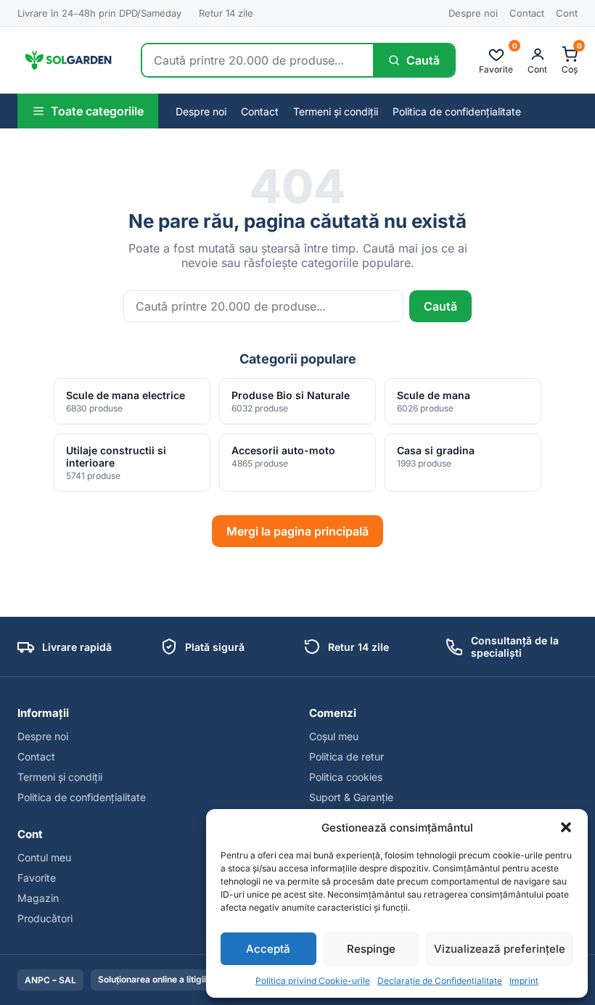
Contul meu (44, 857)
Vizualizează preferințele (499, 949)
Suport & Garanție (351, 797)
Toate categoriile (97, 111)
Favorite (36, 877)
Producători (45, 918)
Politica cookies (345, 777)
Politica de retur (346, 756)
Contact (526, 13)
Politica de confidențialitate (457, 111)
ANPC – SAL (50, 980)
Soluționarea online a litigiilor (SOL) (170, 979)
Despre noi (473, 13)
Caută (440, 306)
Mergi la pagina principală (297, 531)
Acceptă (268, 949)
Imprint (523, 980)
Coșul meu (333, 736)
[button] (566, 827)
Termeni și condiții (335, 111)
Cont (567, 13)
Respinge (371, 949)
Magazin (38, 898)
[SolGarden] (67, 60)
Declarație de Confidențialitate (439, 980)
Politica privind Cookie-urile (312, 980)
